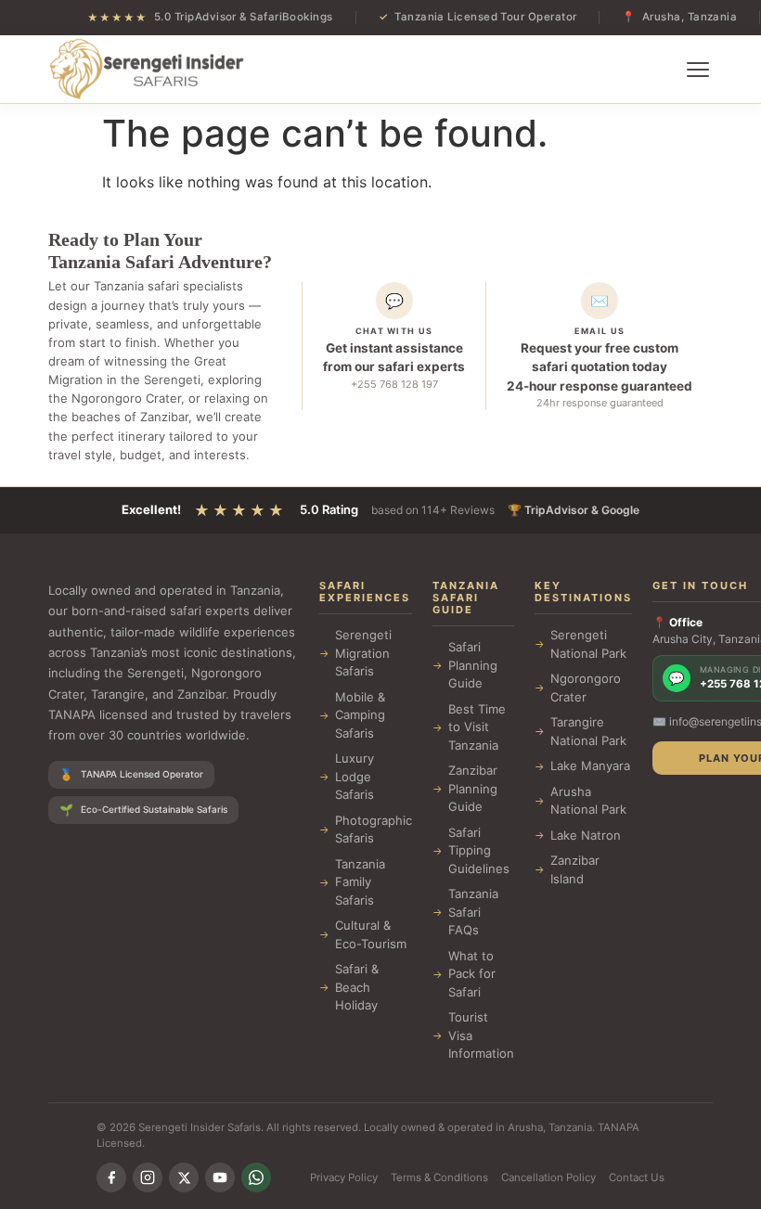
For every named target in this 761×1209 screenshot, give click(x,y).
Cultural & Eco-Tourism (370, 934)
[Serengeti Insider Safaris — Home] (146, 69)
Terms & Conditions (439, 1177)
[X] (184, 1177)
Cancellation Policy (548, 1177)
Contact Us (636, 1177)
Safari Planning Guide (472, 664)
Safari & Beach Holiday (357, 986)
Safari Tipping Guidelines (478, 850)
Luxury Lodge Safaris (354, 776)
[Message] (256, 1177)
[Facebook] (111, 1177)
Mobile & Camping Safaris (360, 714)
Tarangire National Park (588, 731)
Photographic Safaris (373, 829)
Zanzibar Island (575, 869)
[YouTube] (220, 1177)
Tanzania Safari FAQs (473, 911)
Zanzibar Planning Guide (472, 788)
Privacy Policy (344, 1177)
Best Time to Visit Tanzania (477, 726)
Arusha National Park (588, 800)
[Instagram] (147, 1177)
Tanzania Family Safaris (360, 881)
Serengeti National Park (588, 644)
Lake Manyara (590, 765)
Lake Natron (585, 835)
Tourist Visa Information (481, 1035)
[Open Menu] (698, 69)
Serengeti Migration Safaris (363, 652)
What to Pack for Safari (472, 973)
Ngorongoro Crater (585, 687)
